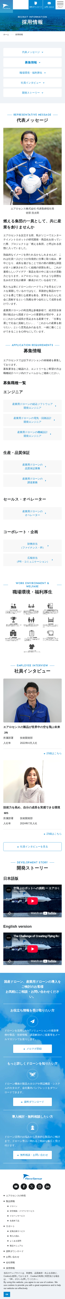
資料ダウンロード (15, 1251)
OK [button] (7, 1294)
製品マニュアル (16, 1246)
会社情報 (10, 1262)
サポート (10, 1226)
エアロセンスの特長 (16, 1195)
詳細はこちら (54, 753)
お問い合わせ (12, 1257)
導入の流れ (14, 1236)
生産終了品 (14, 1221)
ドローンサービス (17, 1216)
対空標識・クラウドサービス (22, 1211)
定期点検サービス (17, 1231)
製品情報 (10, 1201)
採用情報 (10, 1268)
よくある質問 (15, 1241)
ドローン (13, 1206)
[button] (28, 1288)
